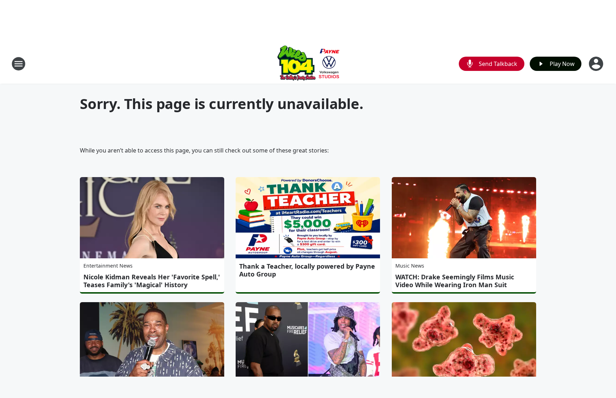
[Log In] (597, 64)
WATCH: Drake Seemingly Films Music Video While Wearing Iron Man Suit (454, 281)
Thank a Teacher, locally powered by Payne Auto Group (307, 270)
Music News (409, 265)
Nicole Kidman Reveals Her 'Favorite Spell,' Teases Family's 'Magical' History (151, 281)
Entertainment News (108, 265)
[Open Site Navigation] (18, 64)
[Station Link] (308, 63)
